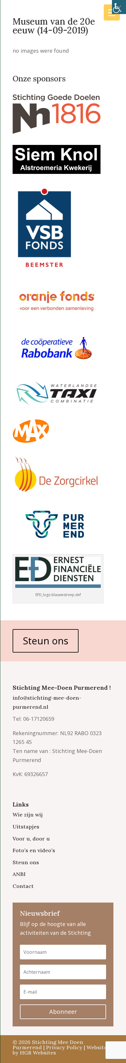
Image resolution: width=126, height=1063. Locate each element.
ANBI (19, 874)
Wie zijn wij (28, 814)
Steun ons (45, 640)
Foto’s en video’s (34, 850)
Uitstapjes (26, 826)
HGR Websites (38, 1052)
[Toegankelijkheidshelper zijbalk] (119, 7)
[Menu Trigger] (112, 12)
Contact (23, 886)
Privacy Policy (64, 1047)
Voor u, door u (31, 838)
